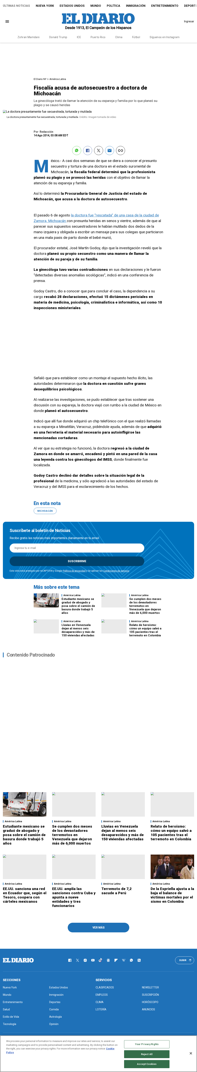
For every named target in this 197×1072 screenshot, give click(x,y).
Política (113, 6)
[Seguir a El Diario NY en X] (77, 960)
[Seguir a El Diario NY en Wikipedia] (124, 960)
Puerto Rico (98, 37)
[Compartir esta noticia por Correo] (109, 150)
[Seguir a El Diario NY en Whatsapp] (131, 960)
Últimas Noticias (16, 6)
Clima (119, 37)
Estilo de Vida (11, 1016)
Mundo (95, 6)
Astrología (55, 1016)
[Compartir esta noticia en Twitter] (98, 150)
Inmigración (135, 6)
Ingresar (189, 21)
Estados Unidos (72, 6)
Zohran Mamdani (29, 37)
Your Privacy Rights (147, 1044)
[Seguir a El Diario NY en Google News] (108, 960)
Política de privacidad (74, 571)
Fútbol (136, 37)
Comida (54, 1009)
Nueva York (45, 6)
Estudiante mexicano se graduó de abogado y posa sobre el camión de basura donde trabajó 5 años (78, 606)
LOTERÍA (101, 1009)
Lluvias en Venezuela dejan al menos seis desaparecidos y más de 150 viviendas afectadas (78, 630)
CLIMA (100, 1002)
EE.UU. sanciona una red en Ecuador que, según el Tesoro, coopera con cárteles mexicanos (24, 895)
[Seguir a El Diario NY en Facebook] (70, 960)
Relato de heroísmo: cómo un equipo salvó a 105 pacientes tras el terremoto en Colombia (145, 630)
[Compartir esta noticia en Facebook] (87, 150)
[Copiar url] (120, 150)
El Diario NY (40, 79)
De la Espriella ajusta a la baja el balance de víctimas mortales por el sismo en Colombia (172, 895)
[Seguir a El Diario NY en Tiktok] (100, 960)
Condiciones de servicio (116, 571)
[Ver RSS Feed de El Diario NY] (139, 960)
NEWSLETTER (150, 987)
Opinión (53, 1024)
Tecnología (9, 1024)
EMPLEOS (102, 994)
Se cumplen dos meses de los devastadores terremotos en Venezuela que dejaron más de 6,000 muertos (145, 606)
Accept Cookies (146, 1064)
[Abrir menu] (7, 21)
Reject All (147, 1054)
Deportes (54, 1002)
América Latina (57, 79)
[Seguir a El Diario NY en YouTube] (93, 960)
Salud (6, 1009)
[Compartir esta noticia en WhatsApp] (76, 150)
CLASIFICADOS (105, 987)
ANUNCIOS (148, 1009)
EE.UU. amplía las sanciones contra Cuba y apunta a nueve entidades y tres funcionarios (74, 897)
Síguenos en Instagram (164, 37)
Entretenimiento (164, 6)
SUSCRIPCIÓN (150, 994)
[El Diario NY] (98, 21)
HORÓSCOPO (150, 1002)
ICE (79, 37)
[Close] (191, 1053)
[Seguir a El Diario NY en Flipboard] (116, 960)
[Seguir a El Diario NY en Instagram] (85, 960)
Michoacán (45, 511)
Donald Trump (58, 37)
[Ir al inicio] (18, 960)
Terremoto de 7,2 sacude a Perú (116, 891)
